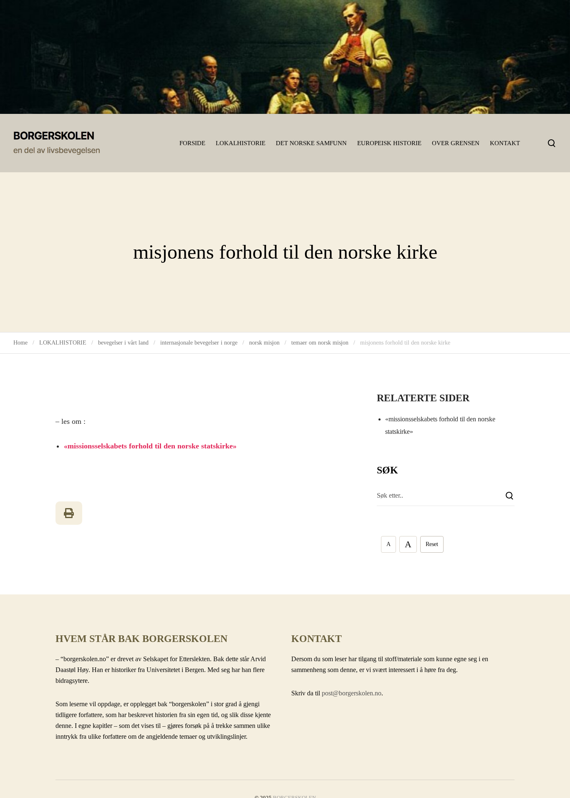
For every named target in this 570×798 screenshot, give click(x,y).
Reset (432, 544)
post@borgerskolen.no (351, 693)
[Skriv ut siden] (68, 513)
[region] (285, 57)
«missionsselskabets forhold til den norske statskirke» (150, 446)
